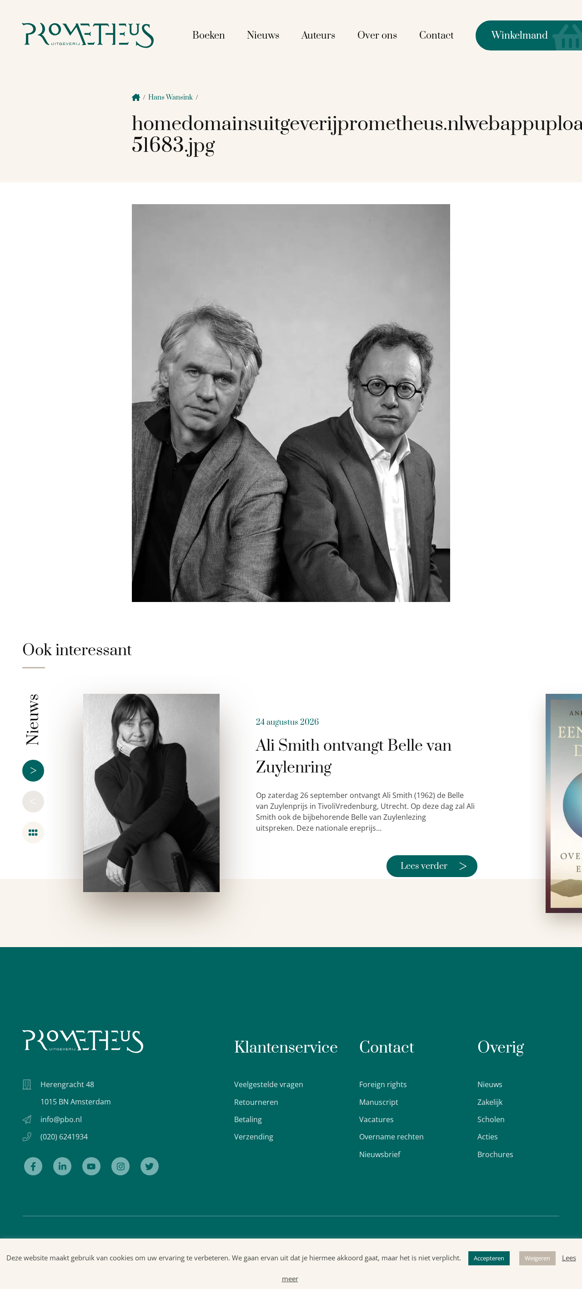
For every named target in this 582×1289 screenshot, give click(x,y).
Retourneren (256, 1102)
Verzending (253, 1137)
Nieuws (263, 36)
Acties (487, 1137)
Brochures (495, 1154)
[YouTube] (91, 1166)
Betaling (248, 1119)
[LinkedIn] (62, 1166)
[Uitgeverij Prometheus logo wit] (82, 1041)
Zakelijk (489, 1102)
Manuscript (378, 1102)
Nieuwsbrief (379, 1154)
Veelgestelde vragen (268, 1084)
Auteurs (318, 36)
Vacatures (376, 1119)
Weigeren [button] (537, 1258)
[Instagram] (120, 1166)
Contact (436, 36)
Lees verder (434, 866)
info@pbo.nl (61, 1119)
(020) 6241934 (64, 1137)
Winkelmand (512, 36)
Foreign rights (383, 1084)
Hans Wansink (170, 97)
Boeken (208, 36)
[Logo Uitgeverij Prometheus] (88, 35)
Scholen (491, 1119)
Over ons (377, 36)
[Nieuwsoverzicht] (33, 832)
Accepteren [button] (489, 1258)
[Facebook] (33, 1166)
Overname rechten (391, 1137)
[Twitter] (149, 1166)
